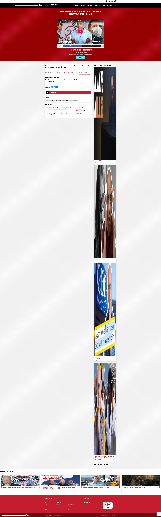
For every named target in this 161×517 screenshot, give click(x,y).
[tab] (68, 92)
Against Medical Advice (52, 109)
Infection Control (66, 100)
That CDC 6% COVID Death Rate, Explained (104, 357)
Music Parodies (50, 112)
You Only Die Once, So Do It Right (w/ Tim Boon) (96, 487)
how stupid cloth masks (67, 72)
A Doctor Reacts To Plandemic (103, 259)
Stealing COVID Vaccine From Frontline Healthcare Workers (19, 487)
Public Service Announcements (80, 109)
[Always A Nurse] (105, 114)
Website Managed (103, 515)
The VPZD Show (50, 113)
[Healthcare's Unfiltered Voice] (52, 5)
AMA (47, 100)
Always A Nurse (99, 161)
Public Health (74, 100)
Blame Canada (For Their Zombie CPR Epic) (135, 487)
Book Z (69, 507)
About (97, 5)
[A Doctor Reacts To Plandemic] (105, 212)
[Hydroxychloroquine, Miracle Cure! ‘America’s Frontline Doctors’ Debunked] (105, 410)
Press (69, 502)
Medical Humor (64, 109)
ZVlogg (63, 113)
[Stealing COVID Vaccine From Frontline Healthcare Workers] (20, 481)
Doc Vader (78, 107)
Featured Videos (65, 107)
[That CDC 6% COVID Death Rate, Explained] (105, 310)
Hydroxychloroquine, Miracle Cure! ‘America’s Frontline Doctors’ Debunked (104, 458)
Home (76, 5)
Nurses (63, 112)
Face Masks (58, 100)
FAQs (46, 509)
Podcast (90, 5)
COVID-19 (52, 100)
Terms (46, 504)
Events (57, 507)
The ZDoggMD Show (51, 107)
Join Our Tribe (107, 5)
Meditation (78, 112)
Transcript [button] (54, 93)
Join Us (80, 57)
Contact (70, 509)
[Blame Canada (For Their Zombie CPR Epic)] (141, 481)
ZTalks (77, 113)
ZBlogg (48, 114)
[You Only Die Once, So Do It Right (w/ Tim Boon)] (100, 481)
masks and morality (84, 74)
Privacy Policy (71, 504)
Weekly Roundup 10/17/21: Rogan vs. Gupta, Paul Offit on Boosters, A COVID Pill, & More (59, 487)
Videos (82, 5)
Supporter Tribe (59, 502)
